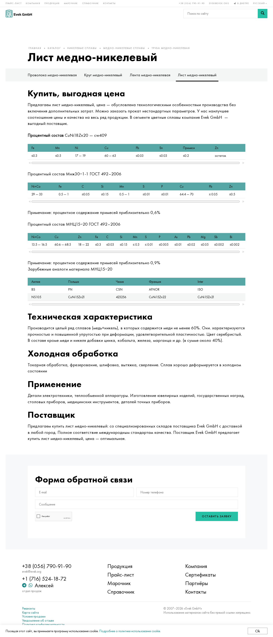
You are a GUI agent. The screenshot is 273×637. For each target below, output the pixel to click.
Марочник (71, 3)
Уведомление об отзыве (38, 620)
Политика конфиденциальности (43, 624)
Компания (33, 3)
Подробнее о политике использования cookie (129, 631)
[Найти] (262, 13)
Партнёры (196, 583)
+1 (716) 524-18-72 (44, 578)
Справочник (90, 3)
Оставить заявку (217, 516)
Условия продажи (34, 616)
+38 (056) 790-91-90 (192, 3)
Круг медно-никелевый (103, 75)
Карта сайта (30, 612)
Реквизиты (28, 608)
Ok (257, 631)
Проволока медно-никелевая (52, 75)
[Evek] (19, 13)
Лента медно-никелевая (150, 75)
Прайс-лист (14, 3)
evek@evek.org (219, 3)
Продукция (52, 3)
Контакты (109, 3)
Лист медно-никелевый (197, 75)
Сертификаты (200, 574)
